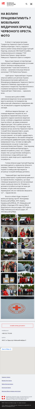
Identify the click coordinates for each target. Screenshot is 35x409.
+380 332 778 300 (7, 333)
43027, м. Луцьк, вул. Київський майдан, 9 (14, 340)
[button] (31, 3)
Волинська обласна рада (11, 3)
